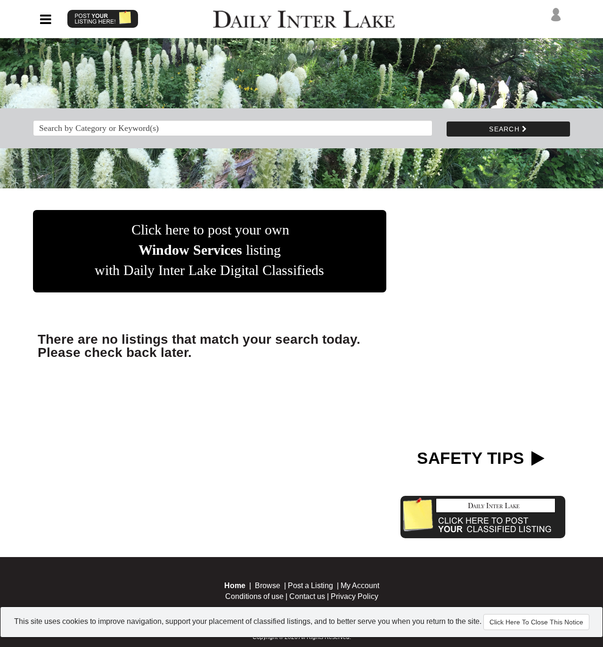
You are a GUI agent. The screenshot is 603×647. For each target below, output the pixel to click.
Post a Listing (310, 586)
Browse (267, 586)
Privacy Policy (354, 596)
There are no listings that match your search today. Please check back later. (199, 346)
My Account (360, 586)
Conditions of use (254, 596)
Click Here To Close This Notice (536, 622)
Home (234, 586)
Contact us (307, 596)
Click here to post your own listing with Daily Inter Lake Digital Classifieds (209, 250)
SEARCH (505, 129)
